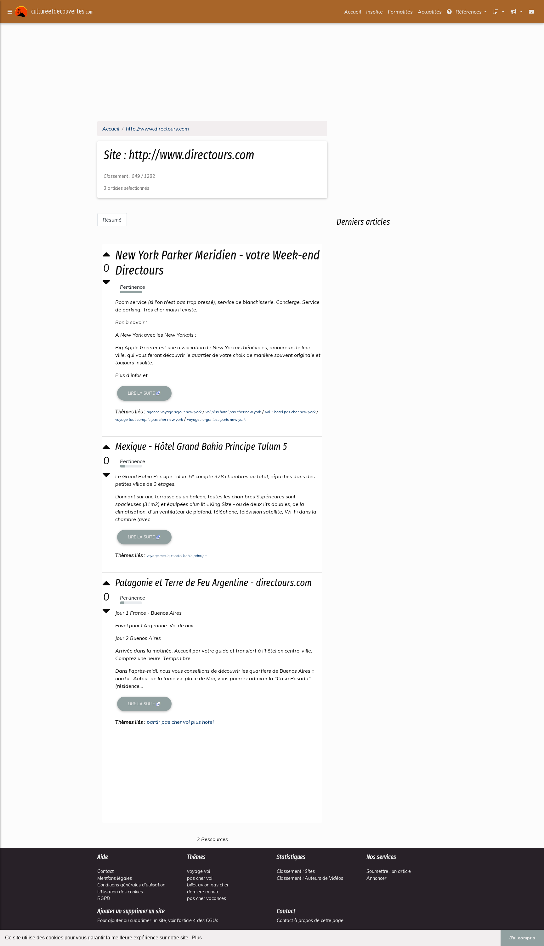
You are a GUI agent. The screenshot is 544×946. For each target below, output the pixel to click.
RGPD (103, 898)
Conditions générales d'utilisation (131, 885)
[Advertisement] (272, 72)
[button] (498, 11)
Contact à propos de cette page (310, 920)
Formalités (400, 12)
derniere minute (203, 892)
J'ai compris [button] (522, 937)
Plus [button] (197, 937)
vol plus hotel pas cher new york (233, 411)
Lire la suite (142, 393)
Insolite (374, 12)
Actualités (430, 12)
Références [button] (468, 12)
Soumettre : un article (388, 871)
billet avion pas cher (208, 885)
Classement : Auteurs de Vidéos (310, 878)
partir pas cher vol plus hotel (180, 722)
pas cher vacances (206, 898)
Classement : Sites (296, 871)
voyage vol (198, 871)
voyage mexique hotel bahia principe (177, 556)
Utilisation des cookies (120, 892)
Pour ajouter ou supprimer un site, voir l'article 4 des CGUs (157, 920)
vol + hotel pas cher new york (290, 411)
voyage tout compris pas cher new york (149, 419)
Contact (105, 871)
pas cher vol (199, 878)
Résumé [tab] (112, 220)
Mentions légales (114, 878)
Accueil (352, 12)
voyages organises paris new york (216, 419)
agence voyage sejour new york (174, 411)
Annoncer (376, 878)
